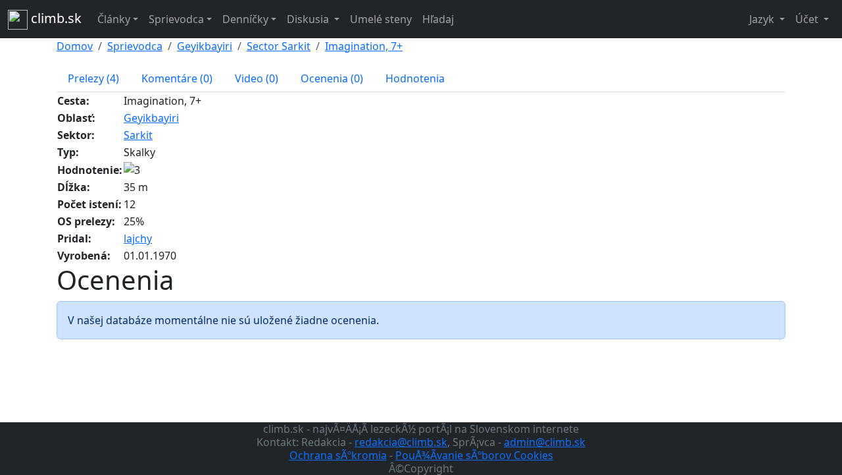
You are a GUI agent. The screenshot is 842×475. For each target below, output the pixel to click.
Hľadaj (438, 19)
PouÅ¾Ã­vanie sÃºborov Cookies (474, 455)
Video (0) (256, 78)
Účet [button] (808, 19)
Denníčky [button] (245, 19)
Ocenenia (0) (332, 78)
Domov (75, 46)
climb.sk (55, 18)
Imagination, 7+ (364, 46)
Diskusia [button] (309, 19)
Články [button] (113, 19)
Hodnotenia (415, 78)
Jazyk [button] (763, 19)
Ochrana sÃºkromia (338, 455)
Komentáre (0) (176, 78)
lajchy (138, 238)
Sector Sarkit (278, 46)
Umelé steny (381, 19)
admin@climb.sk (544, 442)
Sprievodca (134, 46)
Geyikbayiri (204, 46)
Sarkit (138, 135)
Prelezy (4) (93, 78)
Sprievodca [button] (176, 19)
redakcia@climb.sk (401, 442)
